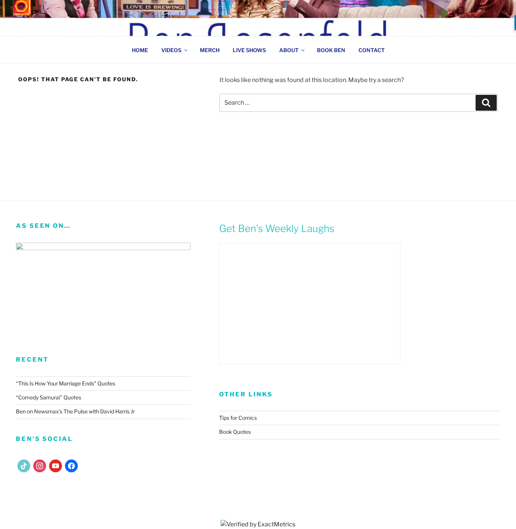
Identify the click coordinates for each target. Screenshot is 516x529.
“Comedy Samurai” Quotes (48, 397)
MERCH (209, 50)
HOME (140, 50)
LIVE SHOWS (249, 50)
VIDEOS (171, 50)
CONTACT (371, 50)
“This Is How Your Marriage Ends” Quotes (65, 383)
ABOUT (288, 50)
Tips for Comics (238, 418)
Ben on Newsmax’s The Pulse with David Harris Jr (75, 411)
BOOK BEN (331, 50)
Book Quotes (235, 431)
